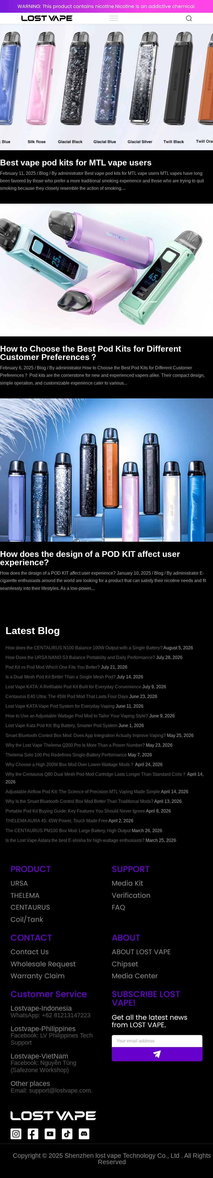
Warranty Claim (38, 976)
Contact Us (30, 952)
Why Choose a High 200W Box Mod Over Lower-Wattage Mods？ (70, 764)
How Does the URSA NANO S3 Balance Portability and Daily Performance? (80, 657)
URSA (19, 883)
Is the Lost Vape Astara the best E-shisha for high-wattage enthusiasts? (75, 840)
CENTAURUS (30, 907)
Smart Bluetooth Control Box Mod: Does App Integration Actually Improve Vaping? (86, 735)
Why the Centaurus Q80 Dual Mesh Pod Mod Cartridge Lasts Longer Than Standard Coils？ (96, 774)
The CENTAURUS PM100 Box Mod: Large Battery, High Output (68, 830)
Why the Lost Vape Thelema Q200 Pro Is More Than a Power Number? (75, 745)
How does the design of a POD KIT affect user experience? (90, 558)
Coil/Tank (27, 919)
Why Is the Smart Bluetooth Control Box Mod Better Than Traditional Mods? (79, 801)
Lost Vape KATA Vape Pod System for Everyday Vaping (60, 706)
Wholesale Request (43, 964)
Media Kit (127, 883)
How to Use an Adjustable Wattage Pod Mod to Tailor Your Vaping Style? (77, 715)
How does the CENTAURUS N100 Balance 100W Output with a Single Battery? (84, 647)
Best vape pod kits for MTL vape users (76, 162)
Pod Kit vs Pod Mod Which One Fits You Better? (53, 667)
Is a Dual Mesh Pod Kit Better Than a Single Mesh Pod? (61, 676)
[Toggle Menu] (113, 18)
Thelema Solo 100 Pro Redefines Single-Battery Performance (66, 755)
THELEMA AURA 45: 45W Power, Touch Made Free (57, 820)
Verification (131, 895)
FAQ (118, 907)
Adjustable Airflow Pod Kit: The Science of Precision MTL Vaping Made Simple (83, 791)
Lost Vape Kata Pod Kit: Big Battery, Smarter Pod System (61, 725)
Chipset (125, 964)
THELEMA (25, 895)
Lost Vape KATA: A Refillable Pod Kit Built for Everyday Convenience (73, 686)
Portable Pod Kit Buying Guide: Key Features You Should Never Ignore (75, 811)
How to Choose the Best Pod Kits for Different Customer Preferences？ (90, 353)
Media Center (135, 976)
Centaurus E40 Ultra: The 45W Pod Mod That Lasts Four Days (67, 696)
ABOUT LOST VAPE (141, 952)
